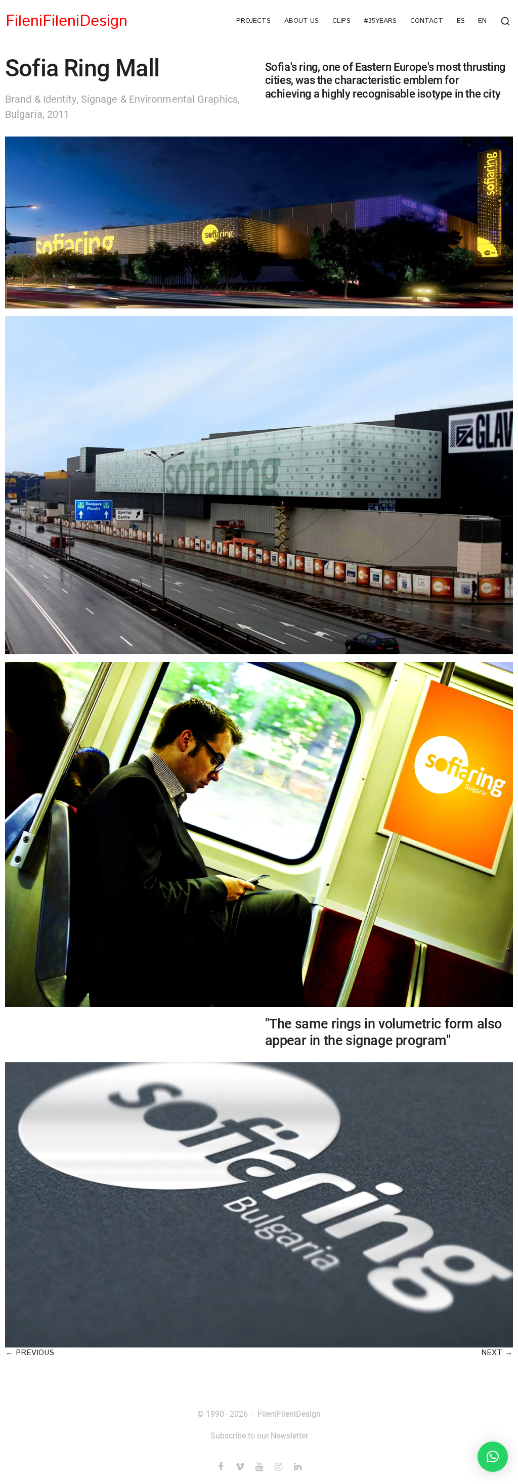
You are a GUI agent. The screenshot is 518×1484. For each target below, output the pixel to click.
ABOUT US (301, 21)
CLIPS (341, 21)
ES (461, 21)
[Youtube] (259, 1466)
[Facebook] (220, 1466)
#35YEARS (380, 21)
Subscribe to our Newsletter (259, 1436)
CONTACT (426, 21)
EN (482, 21)
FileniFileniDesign (66, 21)
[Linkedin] (297, 1466)
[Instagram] (278, 1466)
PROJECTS (253, 21)
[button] (30, 1352)
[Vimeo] (239, 1466)
